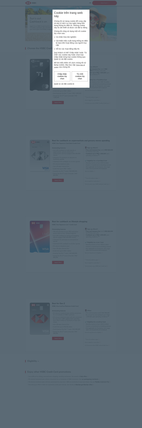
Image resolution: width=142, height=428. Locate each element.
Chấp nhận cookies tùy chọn (62, 76)
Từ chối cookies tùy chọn (80, 76)
